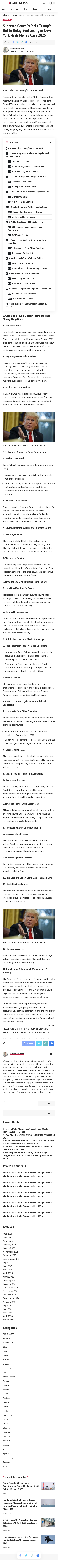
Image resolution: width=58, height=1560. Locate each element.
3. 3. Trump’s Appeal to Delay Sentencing (27, 176)
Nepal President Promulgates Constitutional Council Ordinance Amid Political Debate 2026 (21, 1486)
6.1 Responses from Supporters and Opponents (26, 228)
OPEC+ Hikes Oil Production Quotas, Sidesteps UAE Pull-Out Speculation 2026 (20, 1523)
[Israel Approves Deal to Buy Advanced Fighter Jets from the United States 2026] (48, 1539)
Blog (5, 1347)
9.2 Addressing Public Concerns (26, 283)
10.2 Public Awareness (23, 299)
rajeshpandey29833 (17, 48)
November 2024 (10, 1291)
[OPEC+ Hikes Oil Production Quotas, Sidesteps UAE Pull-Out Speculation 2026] (48, 1522)
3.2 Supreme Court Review (24, 186)
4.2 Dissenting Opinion (22, 202)
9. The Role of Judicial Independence (25, 273)
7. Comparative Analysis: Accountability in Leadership (26, 241)
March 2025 (8, 1276)
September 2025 (11, 1259)
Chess (5, 1355)
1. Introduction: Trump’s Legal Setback (25, 148)
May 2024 (7, 1312)
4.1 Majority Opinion (21, 197)
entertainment (9, 1377)
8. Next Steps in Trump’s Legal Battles (26, 258)
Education (7, 1368)
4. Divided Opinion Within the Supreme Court (29, 192)
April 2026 (8, 1241)
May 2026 (7, 1237)
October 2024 (9, 1294)
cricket (6, 1364)
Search (49, 1113)
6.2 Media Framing (20, 235)
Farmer (6, 1381)
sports (5, 1449)
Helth (5, 1407)
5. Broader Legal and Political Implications (27, 207)
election (6, 1372)
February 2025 (9, 1280)
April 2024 (8, 1316)
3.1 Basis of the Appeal (21, 181)
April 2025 (8, 1273)
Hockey (6, 1411)
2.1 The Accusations (20, 161)
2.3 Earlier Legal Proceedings (25, 171)
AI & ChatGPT (8, 1334)
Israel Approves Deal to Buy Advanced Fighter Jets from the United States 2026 (20, 1540)
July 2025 (7, 1262)
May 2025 (7, 1269)
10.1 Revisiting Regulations (24, 293)
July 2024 (7, 1305)
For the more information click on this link (25, 445)
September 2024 (11, 1298)
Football (6, 1398)
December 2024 (10, 1287)
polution (6, 1436)
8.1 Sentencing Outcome (22, 263)
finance (6, 1390)
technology (8, 1458)
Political (6, 1432)
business (6, 1351)
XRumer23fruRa (10, 1172)
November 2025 (10, 1251)
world (7, 20)
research (6, 1441)
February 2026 (9, 1244)
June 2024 (7, 1309)
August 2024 (9, 1302)
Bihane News (18, 3)
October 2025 (9, 1255)
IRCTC (5, 1424)
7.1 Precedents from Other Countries (27, 248)
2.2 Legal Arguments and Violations (28, 166)
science (6, 1445)
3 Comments (48, 1103)
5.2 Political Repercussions (24, 217)
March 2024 (8, 1319)
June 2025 (7, 1266)
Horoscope (7, 1415)
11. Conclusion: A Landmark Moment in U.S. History (26, 305)
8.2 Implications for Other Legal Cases (29, 268)
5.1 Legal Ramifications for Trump (26, 212)
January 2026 (9, 1248)
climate (6, 1360)
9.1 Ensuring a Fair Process (23, 278)
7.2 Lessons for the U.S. (22, 253)
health (6, 1402)
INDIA (5, 1419)
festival (6, 1385)
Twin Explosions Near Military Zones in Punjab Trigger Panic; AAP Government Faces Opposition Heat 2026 (28, 1155)
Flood (5, 1394)
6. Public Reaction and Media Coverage (26, 222)
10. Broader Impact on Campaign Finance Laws (30, 288)
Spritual (6, 1453)
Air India (6, 1338)
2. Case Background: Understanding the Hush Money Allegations (27, 155)
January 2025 (9, 1284)
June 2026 (7, 1233)
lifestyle (6, 1428)
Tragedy (6, 1462)
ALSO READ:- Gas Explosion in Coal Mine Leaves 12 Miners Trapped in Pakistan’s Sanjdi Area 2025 (28, 1029)
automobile (8, 1343)
